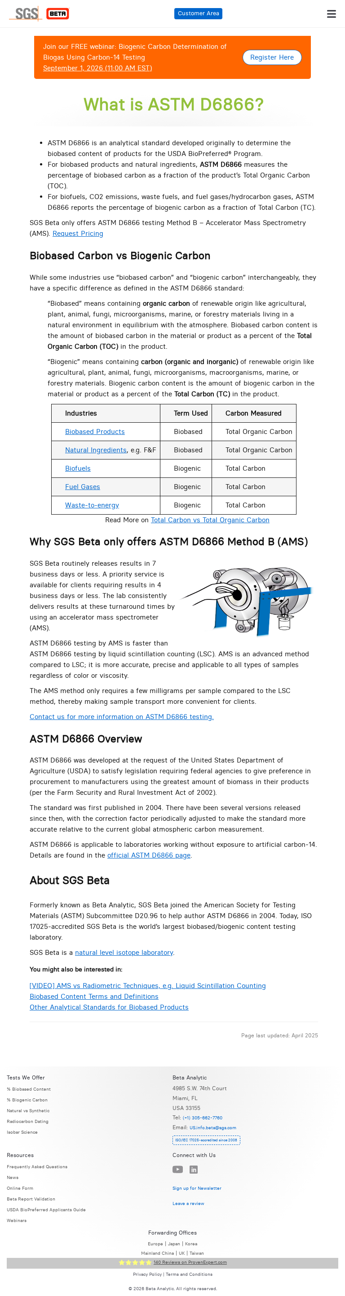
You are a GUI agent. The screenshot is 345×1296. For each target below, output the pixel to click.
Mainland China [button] (157, 1253)
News (12, 1177)
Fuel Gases (82, 486)
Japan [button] (174, 1244)
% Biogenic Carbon (27, 1100)
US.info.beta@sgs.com (213, 1128)
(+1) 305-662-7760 (202, 1118)
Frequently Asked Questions (37, 1167)
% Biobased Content (29, 1089)
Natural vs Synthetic (28, 1111)
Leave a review (188, 1203)
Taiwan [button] (197, 1253)
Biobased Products (95, 431)
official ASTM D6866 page (148, 855)
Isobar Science (22, 1132)
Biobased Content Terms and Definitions (94, 996)
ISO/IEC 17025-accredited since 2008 (206, 1140)
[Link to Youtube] (177, 1170)
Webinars (17, 1220)
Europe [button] (155, 1244)
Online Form (20, 1188)
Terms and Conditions (189, 1274)
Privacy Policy (147, 1274)
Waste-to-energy (92, 505)
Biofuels (78, 468)
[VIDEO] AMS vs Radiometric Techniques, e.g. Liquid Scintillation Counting (148, 985)
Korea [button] (191, 1244)
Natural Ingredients (96, 450)
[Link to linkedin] (194, 1169)
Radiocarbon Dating (28, 1121)
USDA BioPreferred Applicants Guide (46, 1210)
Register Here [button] (272, 57)
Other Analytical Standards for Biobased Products (109, 1007)
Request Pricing (78, 233)
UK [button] (182, 1253)
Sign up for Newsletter (196, 1188)
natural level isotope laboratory (124, 952)
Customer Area (198, 13)
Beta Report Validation (31, 1199)
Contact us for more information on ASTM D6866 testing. (122, 716)
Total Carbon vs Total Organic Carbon (210, 520)
